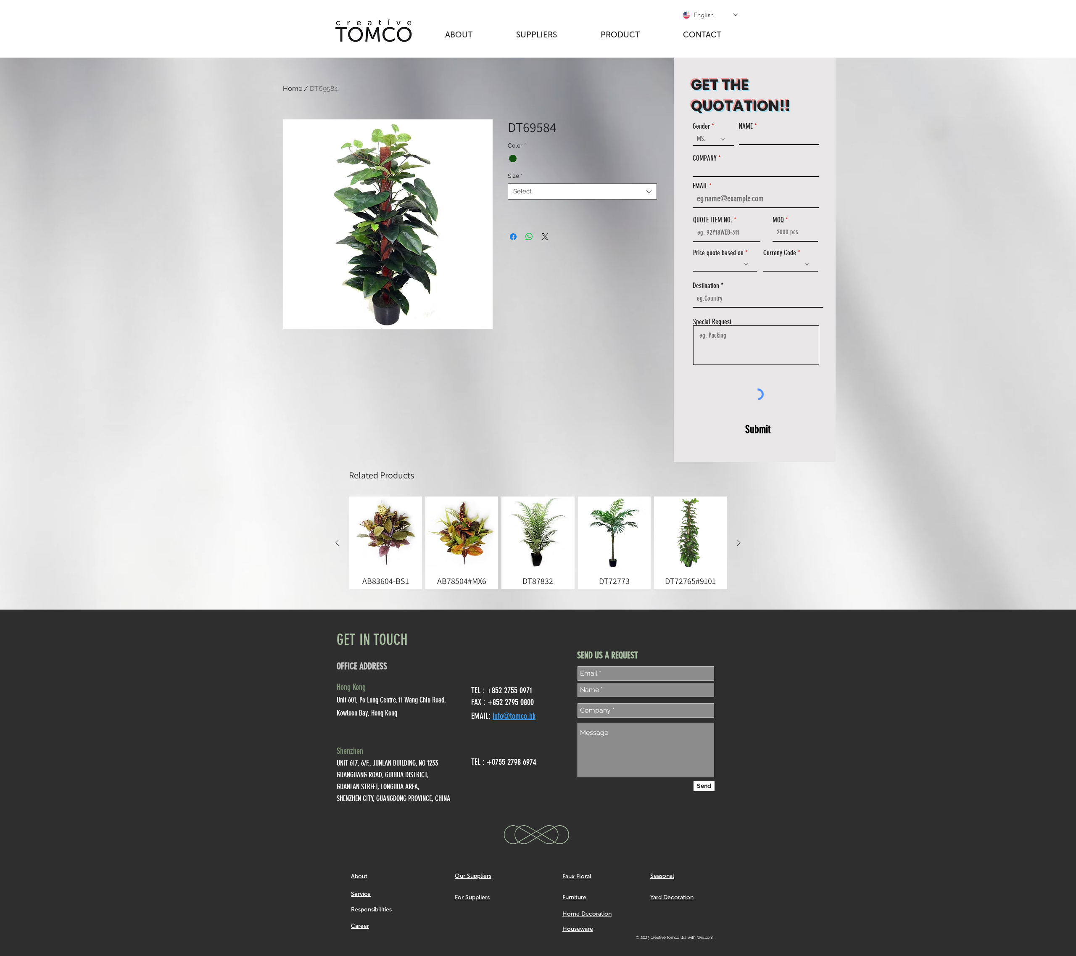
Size (515, 175)
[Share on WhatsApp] (529, 237)
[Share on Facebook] (513, 237)
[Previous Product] (337, 543)
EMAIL (700, 186)
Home (292, 88)
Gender (701, 126)
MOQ (778, 220)
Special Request (712, 321)
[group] (538, 542)
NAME (746, 126)
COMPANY (705, 158)
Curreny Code (779, 252)
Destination (706, 285)
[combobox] (582, 191)
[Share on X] (545, 237)
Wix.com (705, 937)
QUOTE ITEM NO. (712, 220)
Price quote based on (718, 252)
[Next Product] (739, 543)
